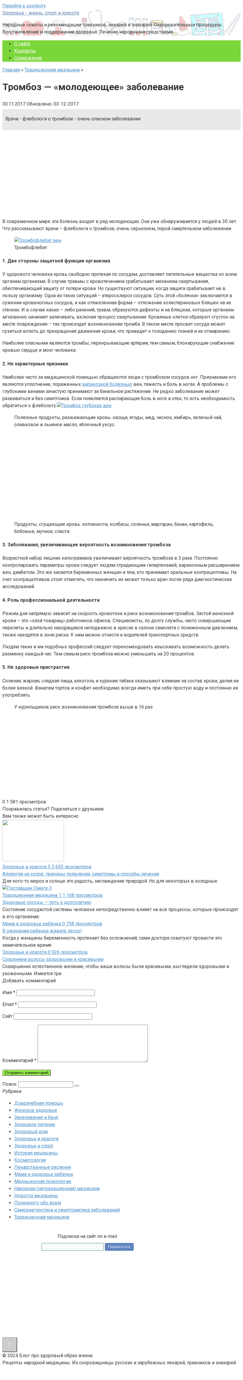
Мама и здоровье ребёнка (43, 1174)
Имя (8, 992)
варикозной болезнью (107, 384)
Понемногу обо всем (37, 1203)
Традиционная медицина (52, 70)
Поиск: (10, 1084)
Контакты (25, 51)
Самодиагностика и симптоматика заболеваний (67, 1210)
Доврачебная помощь (38, 1103)
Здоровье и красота (36, 1139)
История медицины (36, 1153)
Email (9, 1004)
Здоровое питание (34, 1124)
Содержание (28, 58)
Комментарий (19, 1060)
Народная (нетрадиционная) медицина (57, 1188)
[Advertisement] (121, 171)
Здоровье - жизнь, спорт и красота (40, 13)
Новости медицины (36, 1195)
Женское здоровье (35, 1110)
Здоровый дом (31, 1131)
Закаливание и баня (36, 1117)
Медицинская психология (42, 1181)
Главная (11, 70)
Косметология (30, 1160)
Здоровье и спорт (33, 1146)
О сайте (22, 44)
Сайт (7, 1016)
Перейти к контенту (24, 6)
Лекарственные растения (42, 1167)
